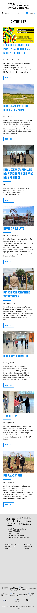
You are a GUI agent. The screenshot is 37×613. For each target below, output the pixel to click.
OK (19, 13)
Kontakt (26, 548)
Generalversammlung (16, 356)
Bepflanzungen (12, 475)
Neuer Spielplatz (13, 228)
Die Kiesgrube (10, 546)
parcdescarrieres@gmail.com (18, 537)
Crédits (18, 608)
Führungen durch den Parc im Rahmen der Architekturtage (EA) (17, 49)
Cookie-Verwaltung (27, 607)
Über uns (8, 548)
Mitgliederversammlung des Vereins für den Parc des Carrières (18, 173)
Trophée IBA (10, 415)
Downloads (28, 546)
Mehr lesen (8, 78)
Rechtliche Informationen (11, 607)
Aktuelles (27, 544)
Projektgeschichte (12, 544)
